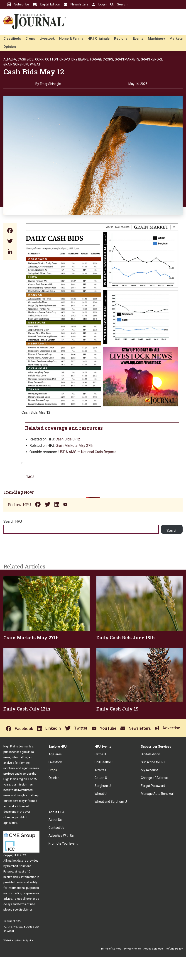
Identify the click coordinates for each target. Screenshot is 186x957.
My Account (149, 770)
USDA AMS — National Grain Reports (87, 452)
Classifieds (12, 38)
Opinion (9, 47)
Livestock (47, 38)
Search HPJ (12, 521)
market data (15, 860)
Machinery (156, 38)
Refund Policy (174, 948)
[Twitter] (10, 241)
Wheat (35, 64)
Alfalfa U (101, 770)
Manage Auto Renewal (157, 793)
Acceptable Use (153, 948)
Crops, (65, 59)
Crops (30, 38)
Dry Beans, (80, 59)
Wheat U (101, 793)
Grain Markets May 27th (74, 445)
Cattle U (100, 754)
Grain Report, (152, 59)
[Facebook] (10, 231)
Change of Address (155, 778)
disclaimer (25, 909)
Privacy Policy (132, 948)
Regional (121, 38)
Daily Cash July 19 (117, 709)
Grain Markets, (127, 59)
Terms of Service (111, 948)
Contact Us (56, 827)
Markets (176, 38)
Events (138, 38)
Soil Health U (104, 762)
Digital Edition (150, 754)
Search (171, 530)
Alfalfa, (10, 59)
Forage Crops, (102, 59)
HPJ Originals (99, 38)
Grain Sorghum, (16, 64)
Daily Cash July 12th (26, 709)
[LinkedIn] (10, 252)
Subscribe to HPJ (153, 762)
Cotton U (101, 778)
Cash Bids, (26, 59)
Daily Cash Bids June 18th (125, 637)
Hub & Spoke (25, 940)
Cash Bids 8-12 (68, 439)
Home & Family (71, 38)
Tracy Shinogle (50, 84)
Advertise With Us (61, 835)
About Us (55, 820)
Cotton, (52, 59)
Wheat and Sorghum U (111, 801)
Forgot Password (153, 786)
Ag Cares (55, 754)
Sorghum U (103, 786)
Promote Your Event (63, 843)
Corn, (39, 59)
